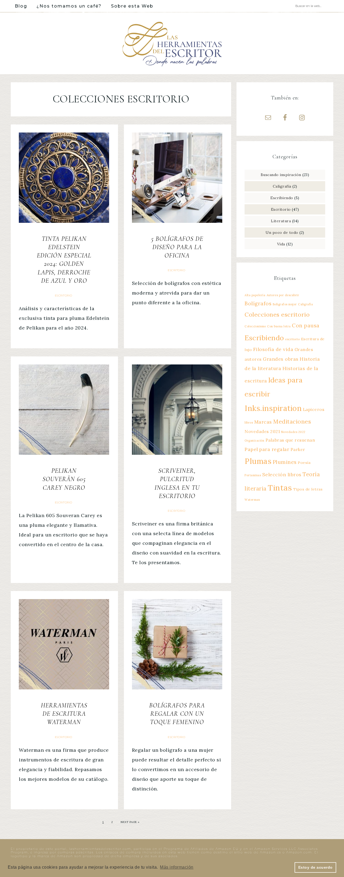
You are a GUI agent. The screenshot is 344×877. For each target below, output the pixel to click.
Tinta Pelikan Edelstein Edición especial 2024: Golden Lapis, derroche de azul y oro (64, 260)
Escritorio (63, 295)
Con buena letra (279, 326)
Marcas (263, 422)
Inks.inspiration (273, 408)
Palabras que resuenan (290, 440)
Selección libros (282, 474)
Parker (298, 449)
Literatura (281, 221)
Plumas (258, 461)
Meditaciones (292, 421)
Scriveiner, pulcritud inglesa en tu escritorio (177, 483)
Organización (254, 440)
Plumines (285, 462)
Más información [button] (177, 867)
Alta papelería (255, 295)
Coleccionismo (255, 326)
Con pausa (306, 325)
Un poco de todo (282, 232)
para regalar (274, 449)
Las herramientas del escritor (172, 43)
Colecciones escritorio (277, 314)
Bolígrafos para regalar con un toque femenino (177, 713)
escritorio (292, 339)
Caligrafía (282, 186)
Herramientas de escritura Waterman (64, 713)
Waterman (252, 500)
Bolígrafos (258, 303)
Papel (251, 449)
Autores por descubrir (283, 295)
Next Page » (130, 822)
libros (249, 422)
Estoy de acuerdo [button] (315, 867)
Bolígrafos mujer (285, 304)
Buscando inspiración (281, 174)
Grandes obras (281, 359)
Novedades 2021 (262, 431)
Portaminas (253, 475)
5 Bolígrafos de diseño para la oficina (177, 247)
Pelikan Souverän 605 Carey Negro (64, 479)
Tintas (280, 487)
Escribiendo (281, 197)
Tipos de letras (308, 489)
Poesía (304, 462)
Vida (281, 244)
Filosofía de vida (273, 349)
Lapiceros (314, 409)
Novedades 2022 (293, 432)
